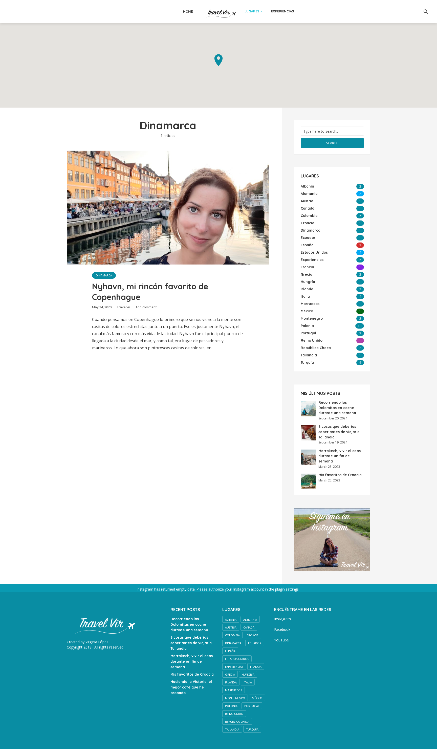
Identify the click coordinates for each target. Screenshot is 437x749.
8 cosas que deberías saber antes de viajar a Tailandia (339, 431)
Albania (230, 619)
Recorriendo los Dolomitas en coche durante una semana (337, 407)
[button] (218, 60)
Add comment (146, 307)
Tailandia (232, 729)
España (230, 651)
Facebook (282, 629)
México (257, 698)
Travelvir (123, 307)
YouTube (281, 640)
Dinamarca (104, 275)
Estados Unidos (237, 659)
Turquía (252, 729)
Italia (248, 682)
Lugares (252, 11)
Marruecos (233, 690)
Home (188, 11)
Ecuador (254, 643)
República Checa (237, 721)
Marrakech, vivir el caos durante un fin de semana (339, 456)
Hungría (248, 674)
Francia (255, 667)
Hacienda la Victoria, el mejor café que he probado (191, 687)
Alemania (250, 619)
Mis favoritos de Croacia (340, 475)
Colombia (232, 635)
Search (332, 142)
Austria (230, 627)
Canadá (248, 627)
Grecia (230, 674)
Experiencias (282, 11)
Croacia (252, 635)
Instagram (282, 618)
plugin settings (287, 589)
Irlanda (231, 682)
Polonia (231, 706)
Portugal (251, 706)
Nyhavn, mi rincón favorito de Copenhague (150, 291)
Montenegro (235, 698)
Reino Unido (234, 714)
